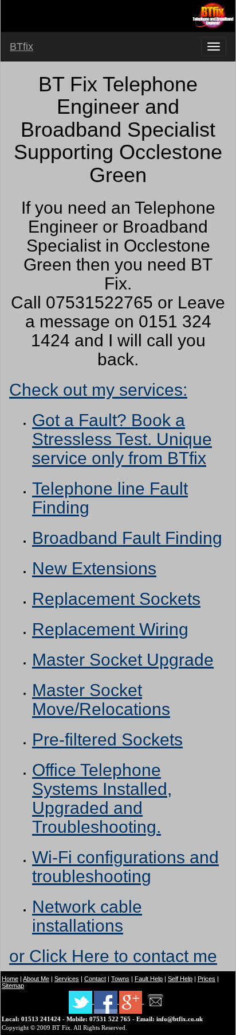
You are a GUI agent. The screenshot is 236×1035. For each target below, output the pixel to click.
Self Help (180, 978)
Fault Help (149, 978)
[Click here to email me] (155, 1001)
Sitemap (13, 985)
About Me (36, 978)
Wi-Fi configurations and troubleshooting (125, 867)
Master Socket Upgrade (123, 659)
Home (10, 978)
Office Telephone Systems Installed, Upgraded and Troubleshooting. (102, 798)
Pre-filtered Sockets (107, 739)
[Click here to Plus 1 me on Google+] (131, 1001)
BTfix (21, 46)
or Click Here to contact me (113, 956)
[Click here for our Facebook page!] (106, 1001)
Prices (206, 978)
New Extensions (94, 568)
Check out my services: (98, 389)
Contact (95, 978)
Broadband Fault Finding (127, 537)
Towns (120, 978)
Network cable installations (87, 916)
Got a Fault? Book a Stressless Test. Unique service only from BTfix (122, 439)
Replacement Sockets (116, 598)
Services (66, 978)
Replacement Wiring (110, 629)
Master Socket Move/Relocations (101, 700)
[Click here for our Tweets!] (81, 1001)
